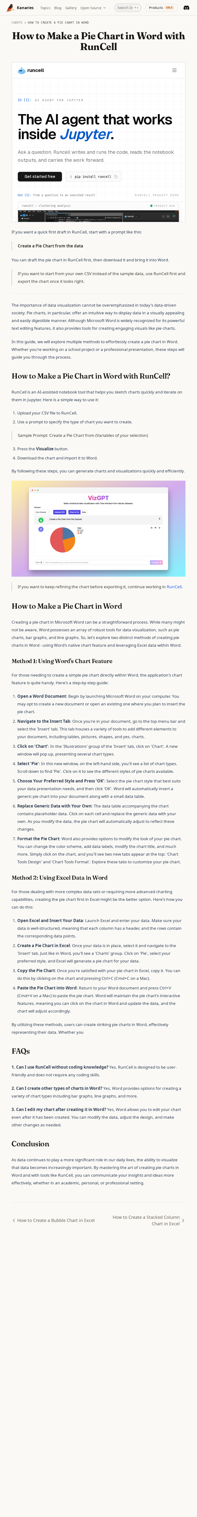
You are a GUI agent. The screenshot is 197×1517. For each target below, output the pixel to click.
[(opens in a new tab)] (98, 528)
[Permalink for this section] (174, 376)
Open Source (90, 8)
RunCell (174, 586)
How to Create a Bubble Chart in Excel (56, 1220)
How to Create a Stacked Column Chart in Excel (146, 1220)
